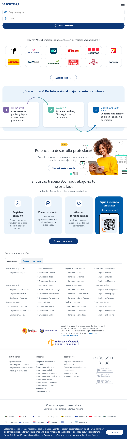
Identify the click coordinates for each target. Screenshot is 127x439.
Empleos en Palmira (76, 277)
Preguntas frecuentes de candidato (46, 362)
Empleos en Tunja (104, 306)
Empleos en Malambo (18, 298)
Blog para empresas (71, 376)
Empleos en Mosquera (106, 281)
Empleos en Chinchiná (77, 315)
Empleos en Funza (105, 277)
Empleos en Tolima (43, 302)
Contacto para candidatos (19, 365)
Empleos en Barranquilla (19, 289)
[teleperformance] (13, 50)
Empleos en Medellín (47, 272)
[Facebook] (113, 358)
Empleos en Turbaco (106, 298)
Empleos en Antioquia (44, 268)
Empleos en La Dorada (77, 310)
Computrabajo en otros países (20, 368)
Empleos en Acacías (17, 315)
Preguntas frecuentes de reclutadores (73, 362)
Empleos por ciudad (44, 370)
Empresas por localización (46, 382)
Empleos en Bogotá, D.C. (16, 268)
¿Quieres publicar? (63, 77)
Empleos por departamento (47, 373)
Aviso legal (13, 371)
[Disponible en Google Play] (104, 370)
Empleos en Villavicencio (19, 306)
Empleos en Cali (74, 272)
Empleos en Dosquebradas (78, 294)
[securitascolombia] (93, 50)
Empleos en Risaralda (73, 285)
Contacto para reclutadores (74, 367)
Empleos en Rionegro (47, 281)
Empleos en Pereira (76, 289)
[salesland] (33, 62)
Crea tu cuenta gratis (63, 241)
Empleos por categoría (45, 367)
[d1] (113, 50)
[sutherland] (33, 50)
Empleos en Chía (104, 272)
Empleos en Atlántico (14, 285)
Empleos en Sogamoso (106, 310)
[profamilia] (53, 62)
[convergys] (53, 50)
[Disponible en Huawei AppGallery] (104, 381)
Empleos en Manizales (77, 306)
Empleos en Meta (13, 302)
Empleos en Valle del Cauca (76, 268)
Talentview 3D (41, 388)
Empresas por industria (45, 385)
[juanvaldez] (93, 62)
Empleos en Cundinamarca (105, 268)
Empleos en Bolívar (102, 285)
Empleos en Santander (44, 285)
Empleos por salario (44, 379)
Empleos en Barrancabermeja (50, 294)
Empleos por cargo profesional (48, 376)
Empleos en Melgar (46, 315)
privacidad (23, 371)
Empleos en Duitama (106, 315)
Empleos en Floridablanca (49, 298)
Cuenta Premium (43, 391)
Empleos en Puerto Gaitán (20, 310)
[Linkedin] (101, 363)
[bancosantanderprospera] (73, 50)
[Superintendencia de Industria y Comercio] (63, 342)
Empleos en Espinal (46, 310)
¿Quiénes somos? (15, 361)
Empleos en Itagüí (46, 277)
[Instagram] (101, 358)
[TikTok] (107, 358)
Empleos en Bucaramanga (49, 289)
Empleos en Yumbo (76, 281)
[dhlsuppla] (13, 62)
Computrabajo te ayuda (63, 168)
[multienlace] (113, 62)
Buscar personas (70, 373)
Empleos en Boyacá (102, 302)
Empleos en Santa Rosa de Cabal (80, 298)
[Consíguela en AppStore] (104, 375)
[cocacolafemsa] (73, 62)
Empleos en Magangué (106, 294)
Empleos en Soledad (18, 294)
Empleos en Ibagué (46, 306)
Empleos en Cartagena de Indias (109, 289)
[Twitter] (95, 358)
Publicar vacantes (70, 370)
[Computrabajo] (10, 4)
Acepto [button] (115, 432)
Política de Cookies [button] (90, 435)
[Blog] (107, 363)
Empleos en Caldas (72, 302)
